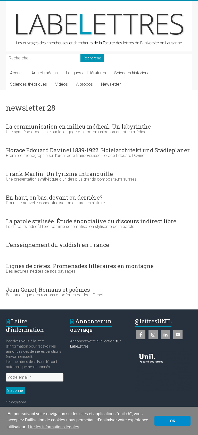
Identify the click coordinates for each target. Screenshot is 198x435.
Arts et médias (44, 72)
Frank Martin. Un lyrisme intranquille (59, 173)
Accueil (16, 72)
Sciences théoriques (28, 84)
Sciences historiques (133, 72)
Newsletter (111, 84)
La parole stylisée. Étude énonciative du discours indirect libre (91, 221)
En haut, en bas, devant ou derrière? (54, 197)
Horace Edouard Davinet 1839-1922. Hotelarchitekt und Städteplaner (98, 150)
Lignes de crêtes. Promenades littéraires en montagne (80, 266)
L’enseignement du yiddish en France (57, 244)
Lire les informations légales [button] (53, 427)
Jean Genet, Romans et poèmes (48, 289)
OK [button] (172, 421)
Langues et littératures (86, 72)
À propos (84, 84)
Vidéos (61, 84)
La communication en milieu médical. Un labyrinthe (78, 126)
